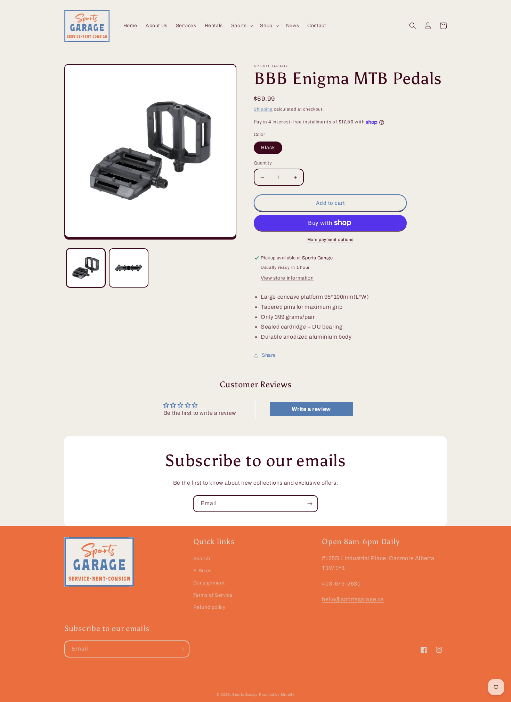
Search (201, 558)
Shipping (263, 109)
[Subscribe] (309, 503)
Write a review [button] (311, 409)
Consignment (209, 583)
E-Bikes (202, 570)
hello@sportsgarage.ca (353, 599)
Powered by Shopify (276, 694)
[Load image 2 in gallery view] (128, 268)
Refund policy (209, 607)
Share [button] (269, 355)
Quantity (263, 163)
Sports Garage (245, 694)
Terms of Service (213, 595)
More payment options (330, 239)
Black (268, 147)
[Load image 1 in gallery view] (85, 268)
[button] (241, 25)
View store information (287, 278)
